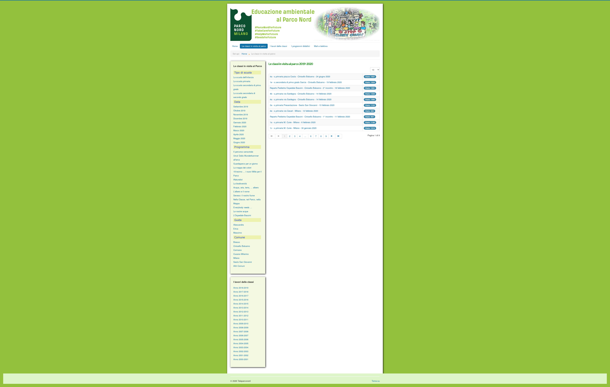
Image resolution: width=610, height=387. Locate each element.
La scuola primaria (241, 81)
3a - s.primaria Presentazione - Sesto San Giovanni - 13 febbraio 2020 (302, 105)
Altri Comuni (239, 265)
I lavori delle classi (278, 46)
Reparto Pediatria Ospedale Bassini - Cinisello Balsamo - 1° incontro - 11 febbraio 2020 (310, 116)
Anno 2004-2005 (240, 343)
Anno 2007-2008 (240, 331)
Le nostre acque (240, 211)
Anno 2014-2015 (240, 303)
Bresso (236, 242)
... (305, 136)
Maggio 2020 (239, 138)
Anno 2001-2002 (240, 355)
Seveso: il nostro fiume (244, 195)
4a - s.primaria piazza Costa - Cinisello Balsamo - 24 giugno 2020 (300, 76)
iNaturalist (238, 179)
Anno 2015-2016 (240, 299)
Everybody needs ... (242, 207)
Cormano (237, 249)
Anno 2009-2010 (240, 323)
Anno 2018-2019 (240, 287)
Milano (236, 257)
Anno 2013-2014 (240, 307)
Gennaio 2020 (239, 122)
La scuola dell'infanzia (243, 77)
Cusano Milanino (241, 253)
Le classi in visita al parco (254, 46)
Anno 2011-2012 (240, 315)
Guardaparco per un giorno (245, 163)
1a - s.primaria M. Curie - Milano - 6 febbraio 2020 (292, 122)
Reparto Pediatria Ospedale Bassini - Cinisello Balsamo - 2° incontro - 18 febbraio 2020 (310, 87)
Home (235, 46)
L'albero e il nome (241, 191)
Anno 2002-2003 (240, 351)
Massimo (237, 232)
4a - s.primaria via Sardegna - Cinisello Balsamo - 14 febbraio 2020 (300, 99)
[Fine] (338, 136)
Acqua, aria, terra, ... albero (246, 187)
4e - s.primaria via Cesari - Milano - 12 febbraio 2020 (294, 110)
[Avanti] (332, 136)
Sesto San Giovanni (242, 261)
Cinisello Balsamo (241, 246)
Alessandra (238, 224)
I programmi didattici (300, 46)
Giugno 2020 (239, 142)
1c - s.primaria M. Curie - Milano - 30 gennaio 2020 (293, 127)
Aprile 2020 (238, 134)
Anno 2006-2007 (240, 335)
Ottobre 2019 (239, 110)
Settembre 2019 (240, 106)
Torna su (376, 380)
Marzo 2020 (238, 130)
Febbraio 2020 (239, 126)
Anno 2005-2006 (240, 339)
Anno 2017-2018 (240, 291)
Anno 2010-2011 (240, 319)
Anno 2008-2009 (240, 327)
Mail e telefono (321, 46)
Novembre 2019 (240, 114)
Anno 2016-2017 (240, 295)
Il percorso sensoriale (243, 151)
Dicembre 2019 (240, 118)
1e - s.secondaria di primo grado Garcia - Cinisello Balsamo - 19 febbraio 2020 (306, 82)
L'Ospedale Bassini (242, 215)
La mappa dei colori (242, 167)
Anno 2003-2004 (240, 347)
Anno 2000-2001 (240, 359)
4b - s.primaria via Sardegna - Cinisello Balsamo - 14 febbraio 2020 (300, 93)
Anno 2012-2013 (240, 311)
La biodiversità (240, 183)
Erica (235, 228)
